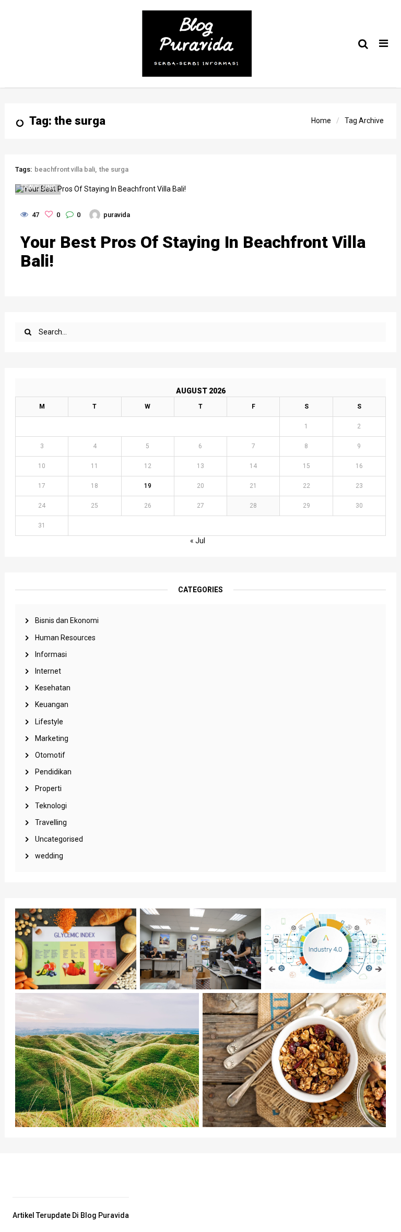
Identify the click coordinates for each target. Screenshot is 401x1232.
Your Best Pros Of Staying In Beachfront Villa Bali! (192, 251)
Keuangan (51, 704)
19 (147, 485)
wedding (49, 856)
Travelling (51, 822)
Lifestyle (49, 721)
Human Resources (65, 637)
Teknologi (51, 806)
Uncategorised (59, 839)
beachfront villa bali (64, 169)
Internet (48, 671)
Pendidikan (53, 772)
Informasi (51, 654)
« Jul (197, 540)
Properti (48, 788)
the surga (113, 169)
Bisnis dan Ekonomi (67, 620)
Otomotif (50, 755)
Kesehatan (52, 688)
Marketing (51, 738)
